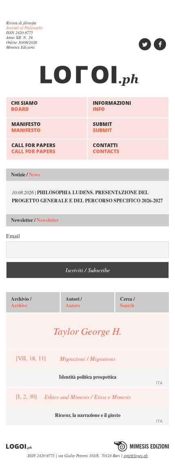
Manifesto (26, 127)
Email (13, 236)
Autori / (74, 302)
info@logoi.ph (136, 455)
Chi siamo (24, 106)
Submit (102, 127)
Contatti (106, 148)
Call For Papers (33, 148)
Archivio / (21, 302)
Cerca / (127, 302)
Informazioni (112, 106)
